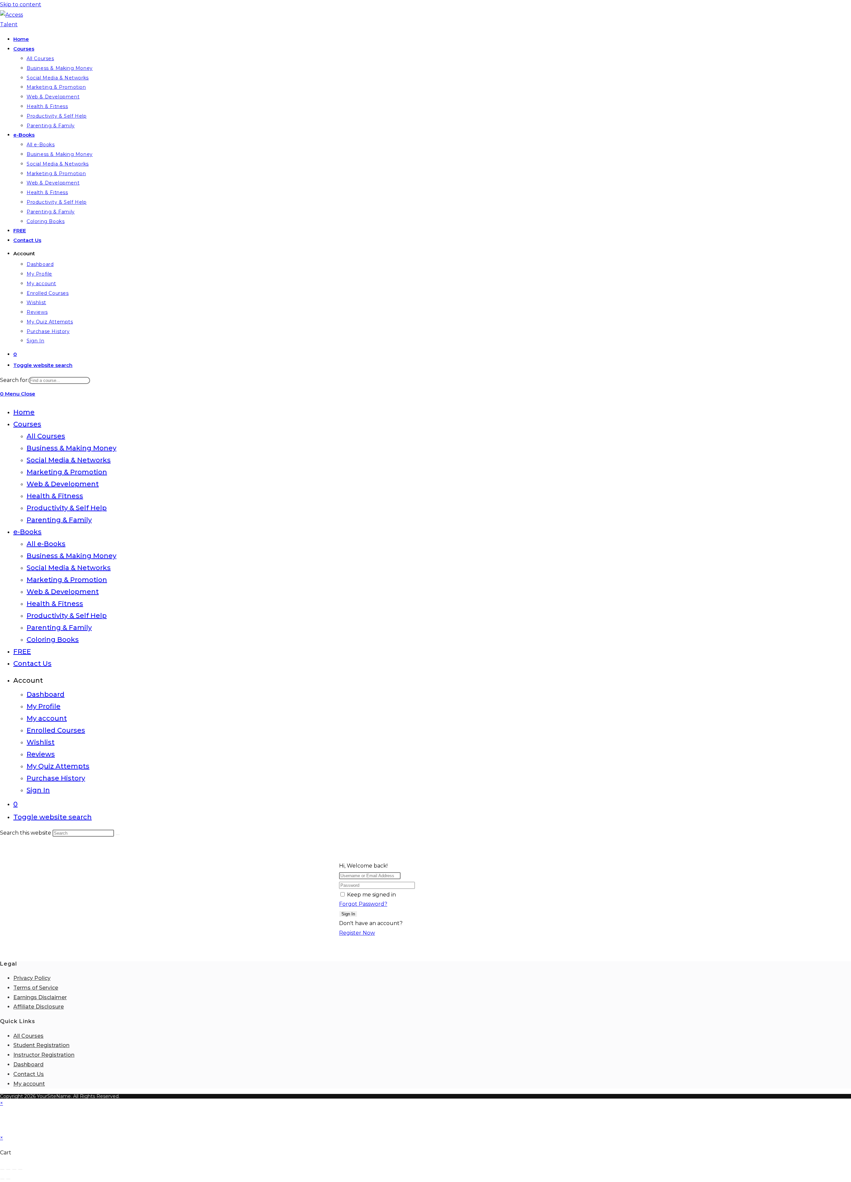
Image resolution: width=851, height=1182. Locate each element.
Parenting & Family (59, 520)
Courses (27, 424)
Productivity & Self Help (67, 508)
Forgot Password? (363, 904)
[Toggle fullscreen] (8, 1169)
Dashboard (45, 694)
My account (47, 718)
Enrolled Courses (56, 730)
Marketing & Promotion (67, 472)
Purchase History (56, 778)
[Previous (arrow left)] (2, 1179)
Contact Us (32, 663)
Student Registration (41, 1045)
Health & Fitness (55, 496)
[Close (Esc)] (20, 1169)
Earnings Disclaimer (40, 997)
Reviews (41, 754)
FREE (22, 651)
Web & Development (63, 484)
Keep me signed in (371, 894)
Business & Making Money (71, 448)
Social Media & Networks (69, 460)
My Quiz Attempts (58, 766)
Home (24, 412)
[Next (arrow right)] (8, 1179)
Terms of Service (35, 988)
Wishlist (41, 742)
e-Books (27, 532)
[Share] (14, 1169)
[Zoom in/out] (2, 1169)
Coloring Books (53, 640)
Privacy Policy (32, 978)
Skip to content (20, 4)
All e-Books (46, 544)
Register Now (357, 933)
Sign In (38, 790)
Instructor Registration (43, 1055)
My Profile (44, 706)
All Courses (46, 436)
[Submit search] (117, 834)
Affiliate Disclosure (38, 1007)
